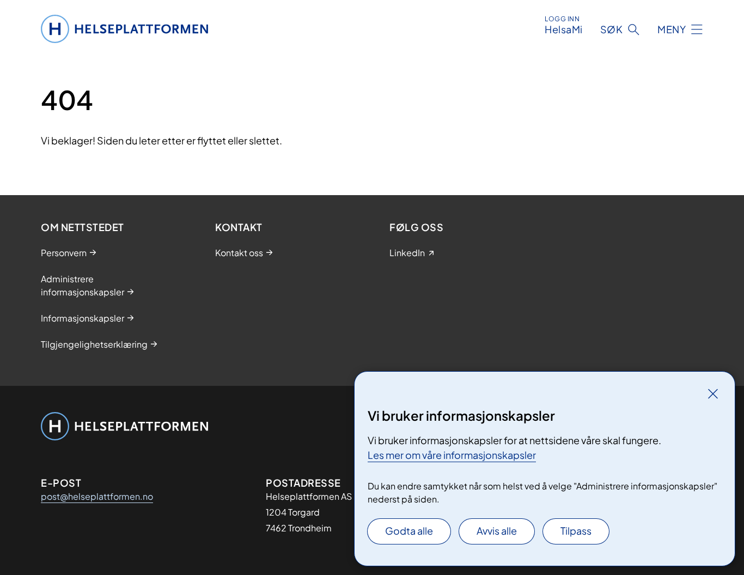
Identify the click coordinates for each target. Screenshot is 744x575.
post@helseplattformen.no (97, 496)
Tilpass (575, 530)
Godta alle (409, 530)
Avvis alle (497, 530)
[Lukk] (713, 393)
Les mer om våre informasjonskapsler (452, 455)
